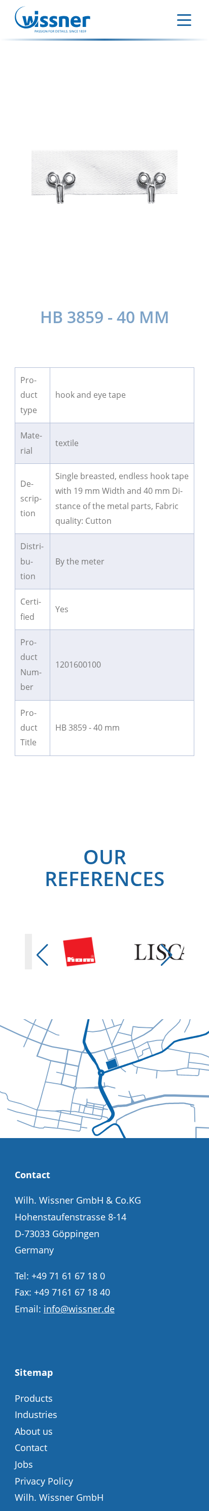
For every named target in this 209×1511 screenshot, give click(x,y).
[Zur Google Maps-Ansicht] (104, 1134)
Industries (36, 1414)
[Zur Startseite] (52, 19)
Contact (31, 1447)
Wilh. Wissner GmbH (59, 1497)
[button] (42, 955)
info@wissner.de (79, 1309)
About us (34, 1431)
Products (34, 1398)
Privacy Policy (44, 1481)
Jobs (24, 1464)
